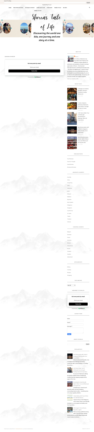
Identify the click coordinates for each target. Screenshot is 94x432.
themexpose (18, 428)
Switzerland (69, 257)
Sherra (76, 56)
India (68, 185)
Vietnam (69, 221)
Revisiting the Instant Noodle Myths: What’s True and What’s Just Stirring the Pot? (83, 140)
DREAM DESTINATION (18, 7)
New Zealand (70, 202)
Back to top (85, 428)
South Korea (70, 210)
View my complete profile (72, 78)
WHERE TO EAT (57, 7)
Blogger (49, 4)
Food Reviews (70, 158)
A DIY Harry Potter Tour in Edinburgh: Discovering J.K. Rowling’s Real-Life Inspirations (83, 116)
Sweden (69, 254)
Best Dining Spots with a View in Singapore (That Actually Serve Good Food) (83, 130)
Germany (69, 240)
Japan (68, 191)
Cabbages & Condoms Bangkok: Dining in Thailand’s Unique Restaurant (83, 91)
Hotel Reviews (70, 164)
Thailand (69, 219)
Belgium (69, 231)
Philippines (69, 205)
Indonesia (69, 188)
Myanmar (69, 199)
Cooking (69, 269)
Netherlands (70, 245)
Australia (69, 177)
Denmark (69, 234)
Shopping (69, 275)
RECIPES (65, 7)
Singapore (69, 208)
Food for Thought (71, 161)
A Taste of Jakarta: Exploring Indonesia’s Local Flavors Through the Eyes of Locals (83, 105)
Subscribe (34, 71)
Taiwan (68, 216)
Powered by (31, 77)
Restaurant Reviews (71, 167)
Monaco (69, 243)
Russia (68, 248)
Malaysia (69, 194)
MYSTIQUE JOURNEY (30, 7)
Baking (68, 267)
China (68, 180)
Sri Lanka (69, 213)
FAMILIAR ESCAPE (41, 7)
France (68, 237)
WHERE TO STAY (37, 10)
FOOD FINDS (49, 7)
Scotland (69, 251)
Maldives (69, 196)
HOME (10, 7)
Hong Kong (69, 182)
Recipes (69, 272)
